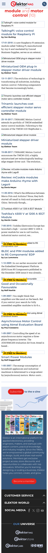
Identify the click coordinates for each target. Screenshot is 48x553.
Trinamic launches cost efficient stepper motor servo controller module (21, 107)
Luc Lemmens (11, 257)
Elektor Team (10, 73)
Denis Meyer (10, 187)
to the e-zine (25, 391)
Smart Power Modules (16, 357)
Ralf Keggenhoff (12, 360)
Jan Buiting (10, 37)
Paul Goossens (11, 328)
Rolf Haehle (9, 290)
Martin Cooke (10, 220)
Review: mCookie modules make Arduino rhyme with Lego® (19, 181)
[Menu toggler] (4, 4)
